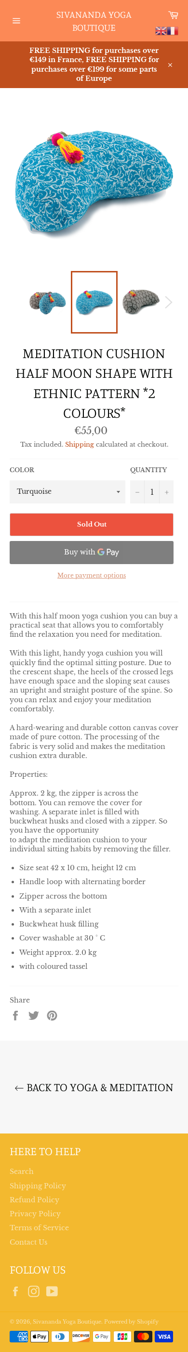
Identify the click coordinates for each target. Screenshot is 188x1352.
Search (22, 1171)
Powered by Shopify (131, 1321)
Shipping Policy (38, 1186)
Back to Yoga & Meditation (99, 1087)
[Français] (172, 30)
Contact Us (28, 1242)
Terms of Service (39, 1227)
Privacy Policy (35, 1214)
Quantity (148, 470)
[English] (161, 30)
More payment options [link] (91, 575)
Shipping (79, 444)
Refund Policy (34, 1200)
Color (22, 470)
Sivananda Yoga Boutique (94, 21)
